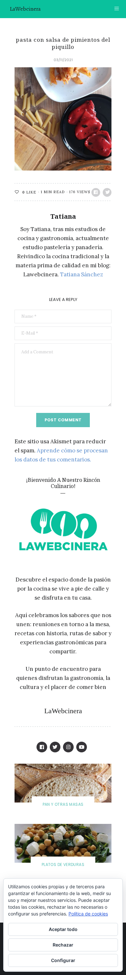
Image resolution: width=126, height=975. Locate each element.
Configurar (63, 960)
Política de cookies (88, 913)
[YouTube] (81, 747)
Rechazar (63, 944)
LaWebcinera (25, 8)
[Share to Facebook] (95, 192)
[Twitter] (55, 747)
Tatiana (63, 216)
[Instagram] (68, 747)
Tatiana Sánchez (81, 274)
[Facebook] (42, 747)
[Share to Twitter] (107, 192)
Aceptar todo (63, 929)
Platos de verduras (63, 864)
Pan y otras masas (63, 804)
